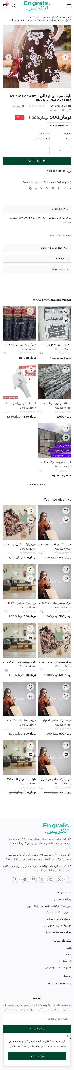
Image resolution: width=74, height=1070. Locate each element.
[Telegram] (24, 879)
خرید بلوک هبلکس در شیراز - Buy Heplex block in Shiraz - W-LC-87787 (54, 779)
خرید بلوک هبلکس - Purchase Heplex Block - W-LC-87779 (54, 544)
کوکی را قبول (36, 1056)
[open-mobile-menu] (69, 6)
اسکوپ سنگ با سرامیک (58, 912)
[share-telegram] (30, 188)
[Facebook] (67, 879)
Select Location (32, 182)
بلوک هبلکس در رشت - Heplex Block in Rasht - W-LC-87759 (54, 661)
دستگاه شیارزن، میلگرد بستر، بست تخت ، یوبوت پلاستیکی (54, 403)
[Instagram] (50, 879)
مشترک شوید (37, 1028)
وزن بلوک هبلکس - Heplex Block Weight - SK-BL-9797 (19, 603)
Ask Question (57, 125)
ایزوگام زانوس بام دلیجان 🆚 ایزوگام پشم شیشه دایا (19, 344)
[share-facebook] (58, 188)
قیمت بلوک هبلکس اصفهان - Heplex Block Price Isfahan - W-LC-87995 (54, 720)
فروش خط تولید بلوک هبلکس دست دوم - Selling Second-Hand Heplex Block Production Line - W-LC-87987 (19, 720)
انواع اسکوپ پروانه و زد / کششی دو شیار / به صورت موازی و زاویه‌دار (19, 403)
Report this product (60, 235)
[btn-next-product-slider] (65, 57)
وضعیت (67, 133)
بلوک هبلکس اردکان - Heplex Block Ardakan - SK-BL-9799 (19, 779)
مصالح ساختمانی (62, 899)
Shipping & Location (53, 247)
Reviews (60, 258)
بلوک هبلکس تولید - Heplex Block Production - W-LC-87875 (54, 603)
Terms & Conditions (59, 983)
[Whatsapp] (42, 879)
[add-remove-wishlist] (66, 311)
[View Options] (66, 320)
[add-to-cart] (66, 519)
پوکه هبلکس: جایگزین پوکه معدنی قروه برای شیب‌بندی (54, 344)
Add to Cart (35, 161)
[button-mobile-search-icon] (14, 6)
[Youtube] (33, 879)
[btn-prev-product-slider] (8, 57)
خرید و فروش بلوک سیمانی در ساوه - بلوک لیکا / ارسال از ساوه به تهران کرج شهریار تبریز (54, 462)
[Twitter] (59, 879)
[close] (66, 1036)
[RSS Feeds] (16, 879)
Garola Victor (63, 105)
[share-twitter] (53, 188)
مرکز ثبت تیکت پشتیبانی (58, 967)
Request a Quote (60, 357)
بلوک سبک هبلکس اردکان (57, 931)
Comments (58, 269)
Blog (68, 954)
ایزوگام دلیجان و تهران (59, 918)
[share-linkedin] (36, 188)
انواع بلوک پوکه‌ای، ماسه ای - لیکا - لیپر (47, 17)
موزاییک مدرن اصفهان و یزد (56, 925)
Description (58, 208)
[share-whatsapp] (47, 188)
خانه (69, 17)
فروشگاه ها (65, 960)
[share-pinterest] (41, 188)
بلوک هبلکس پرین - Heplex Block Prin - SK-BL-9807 (19, 661)
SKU (68, 138)
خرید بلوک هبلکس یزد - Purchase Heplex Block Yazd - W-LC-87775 (19, 544)
